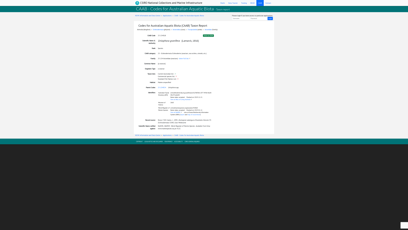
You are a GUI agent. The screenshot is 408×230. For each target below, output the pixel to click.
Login (270, 18)
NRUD (252, 3)
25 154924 (162, 87)
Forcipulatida (192, 29)
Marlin (222, 3)
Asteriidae (208, 29)
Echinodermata (158, 29)
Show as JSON (208, 36)
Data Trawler (233, 3)
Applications (167, 15)
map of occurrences (194, 115)
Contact (268, 3)
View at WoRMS (175, 112)
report (182, 115)
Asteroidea (176, 29)
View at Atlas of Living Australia (180, 99)
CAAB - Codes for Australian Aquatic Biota (189, 15)
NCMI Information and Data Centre (147, 15)
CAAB (260, 3)
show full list (184, 58)
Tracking (244, 3)
